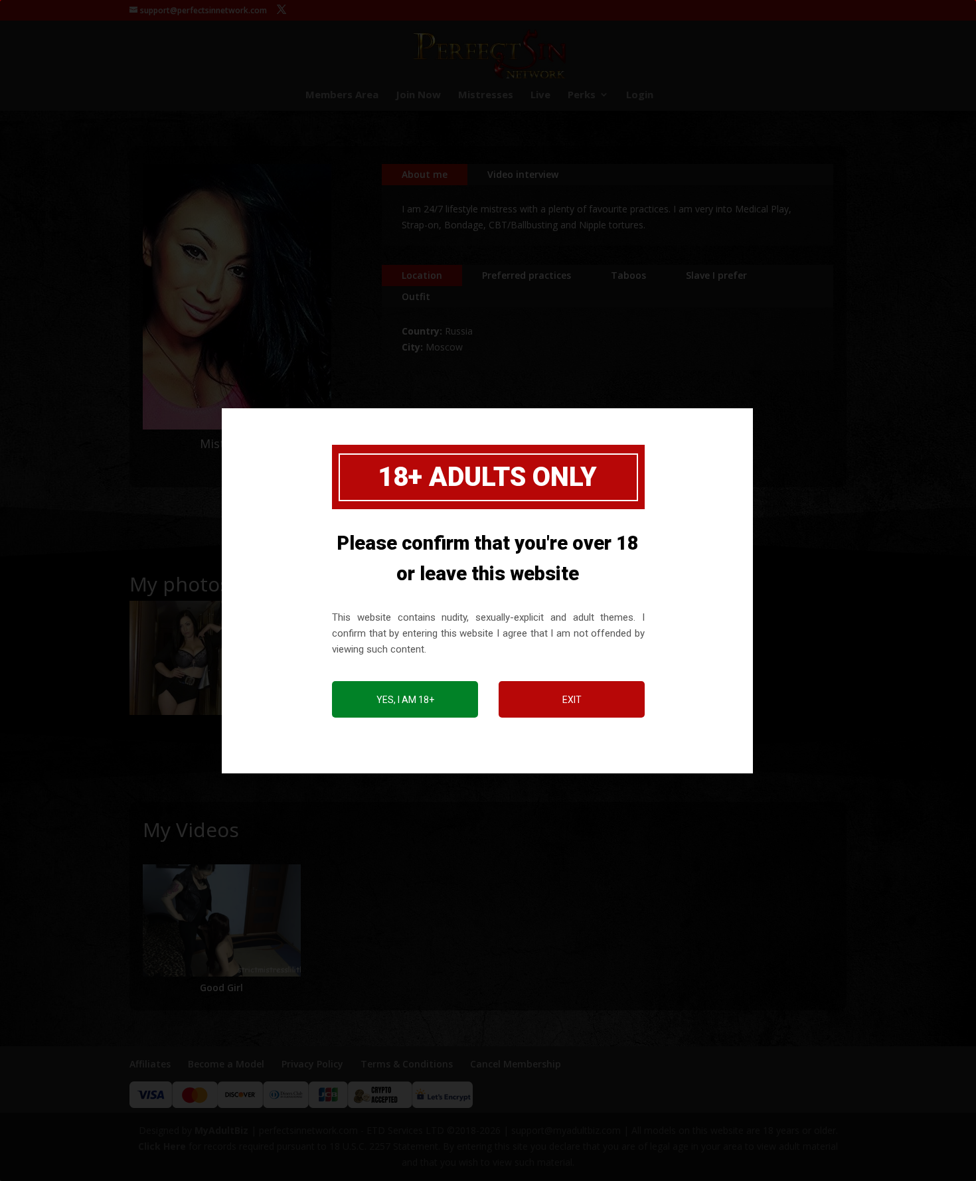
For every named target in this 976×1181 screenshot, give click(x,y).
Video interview (522, 174)
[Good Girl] (222, 920)
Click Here (162, 1146)
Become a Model (226, 1064)
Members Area (341, 95)
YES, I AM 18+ (405, 699)
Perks (582, 95)
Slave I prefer (716, 275)
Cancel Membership (515, 1064)
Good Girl (221, 987)
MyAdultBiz (221, 1130)
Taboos (628, 275)
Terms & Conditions (407, 1064)
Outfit (416, 296)
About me (424, 174)
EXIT (572, 699)
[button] (186, 658)
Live (540, 95)
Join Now (418, 95)
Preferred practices (526, 275)
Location (422, 275)
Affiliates (150, 1064)
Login (639, 95)
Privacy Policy (312, 1064)
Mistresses (485, 95)
